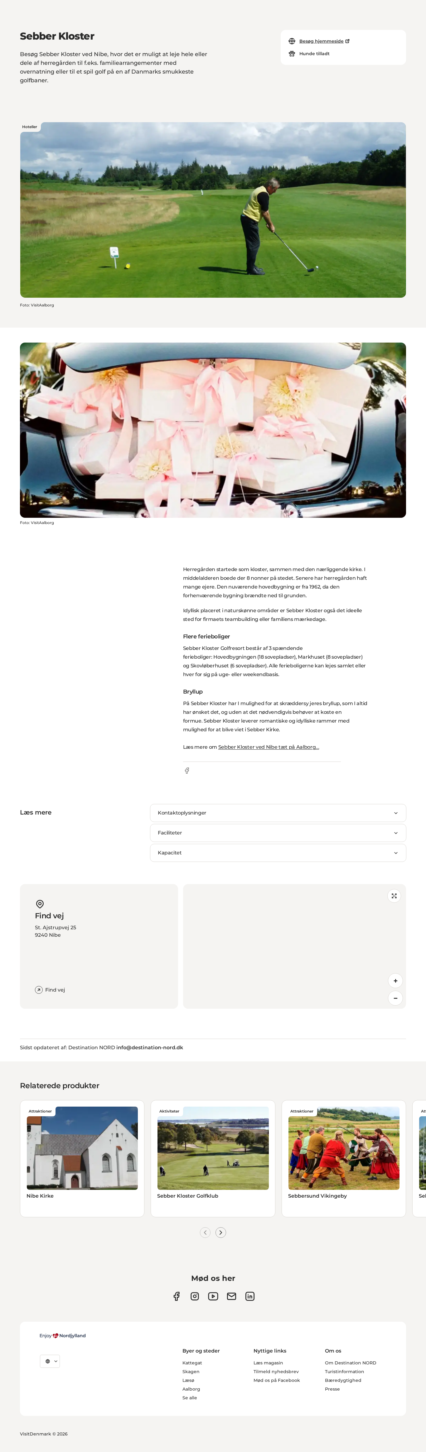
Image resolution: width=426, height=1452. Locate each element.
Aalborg (191, 1389)
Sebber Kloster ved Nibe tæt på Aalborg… (268, 747)
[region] (294, 946)
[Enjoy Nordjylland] (62, 1336)
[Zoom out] (395, 998)
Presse (332, 1389)
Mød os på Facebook (277, 1380)
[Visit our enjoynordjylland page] (176, 1296)
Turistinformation (344, 1371)
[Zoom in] (395, 980)
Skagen (191, 1371)
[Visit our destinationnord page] (249, 1296)
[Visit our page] (194, 1296)
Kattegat (192, 1363)
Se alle (189, 1398)
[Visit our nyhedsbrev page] (231, 1296)
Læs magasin (268, 1363)
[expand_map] (394, 896)
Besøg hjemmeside (321, 41)
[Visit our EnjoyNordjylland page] (213, 1296)
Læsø (188, 1380)
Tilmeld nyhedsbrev (276, 1371)
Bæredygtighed (343, 1380)
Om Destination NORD (350, 1363)
